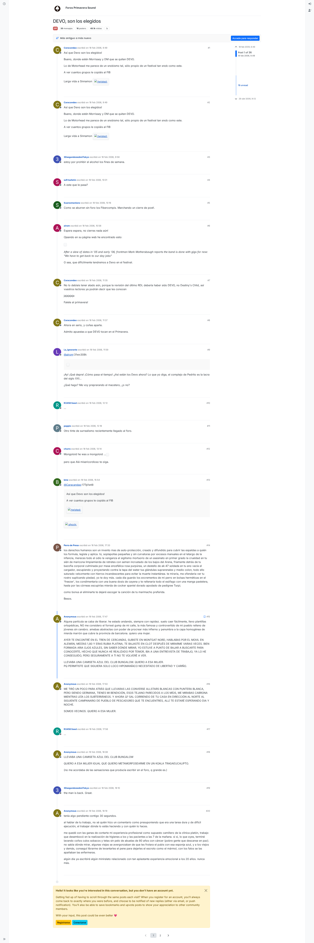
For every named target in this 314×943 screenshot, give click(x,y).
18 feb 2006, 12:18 (93, 426)
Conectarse (80, 922)
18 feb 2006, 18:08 (98, 752)
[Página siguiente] (168, 935)
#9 (208, 349)
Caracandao (70, 47)
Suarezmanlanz (72, 202)
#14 (208, 545)
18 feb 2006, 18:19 (98, 811)
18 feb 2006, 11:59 (99, 349)
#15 (208, 616)
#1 (209, 47)
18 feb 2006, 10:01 (98, 180)
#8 (208, 320)
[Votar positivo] (189, 92)
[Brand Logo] (58, 8)
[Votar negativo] (201, 92)
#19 (208, 788)
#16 (208, 684)
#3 (208, 157)
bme (66, 480)
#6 (208, 225)
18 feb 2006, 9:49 (98, 47)
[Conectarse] (310, 4)
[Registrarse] (310, 10)
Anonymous (70, 616)
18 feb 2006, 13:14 (92, 448)
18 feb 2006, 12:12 (98, 403)
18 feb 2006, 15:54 (90, 480)
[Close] (206, 890)
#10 (208, 403)
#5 (208, 202)
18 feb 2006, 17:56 (98, 729)
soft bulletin (70, 180)
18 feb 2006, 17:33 (100, 545)
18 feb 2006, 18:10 (111, 788)
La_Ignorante (70, 349)
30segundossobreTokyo (76, 157)
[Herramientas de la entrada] (207, 92)
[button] (4, 939)
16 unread (243, 85)
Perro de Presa (71, 545)
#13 (208, 480)
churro (67, 448)
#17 (208, 729)
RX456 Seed (70, 403)
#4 (208, 180)
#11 (208, 426)
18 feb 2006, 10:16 (102, 202)
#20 (208, 811)
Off (55, 28)
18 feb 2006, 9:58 (111, 157)
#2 (208, 102)
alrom (67, 225)
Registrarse (63, 922)
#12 (208, 448)
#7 (209, 280)
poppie (67, 426)
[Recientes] (4, 4)
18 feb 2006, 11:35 (98, 280)
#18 (208, 752)
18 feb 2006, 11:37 (98, 320)
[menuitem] (310, 4)
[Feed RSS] (107, 28)
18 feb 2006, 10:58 (91, 225)
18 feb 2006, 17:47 (98, 616)
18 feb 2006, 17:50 (98, 684)
